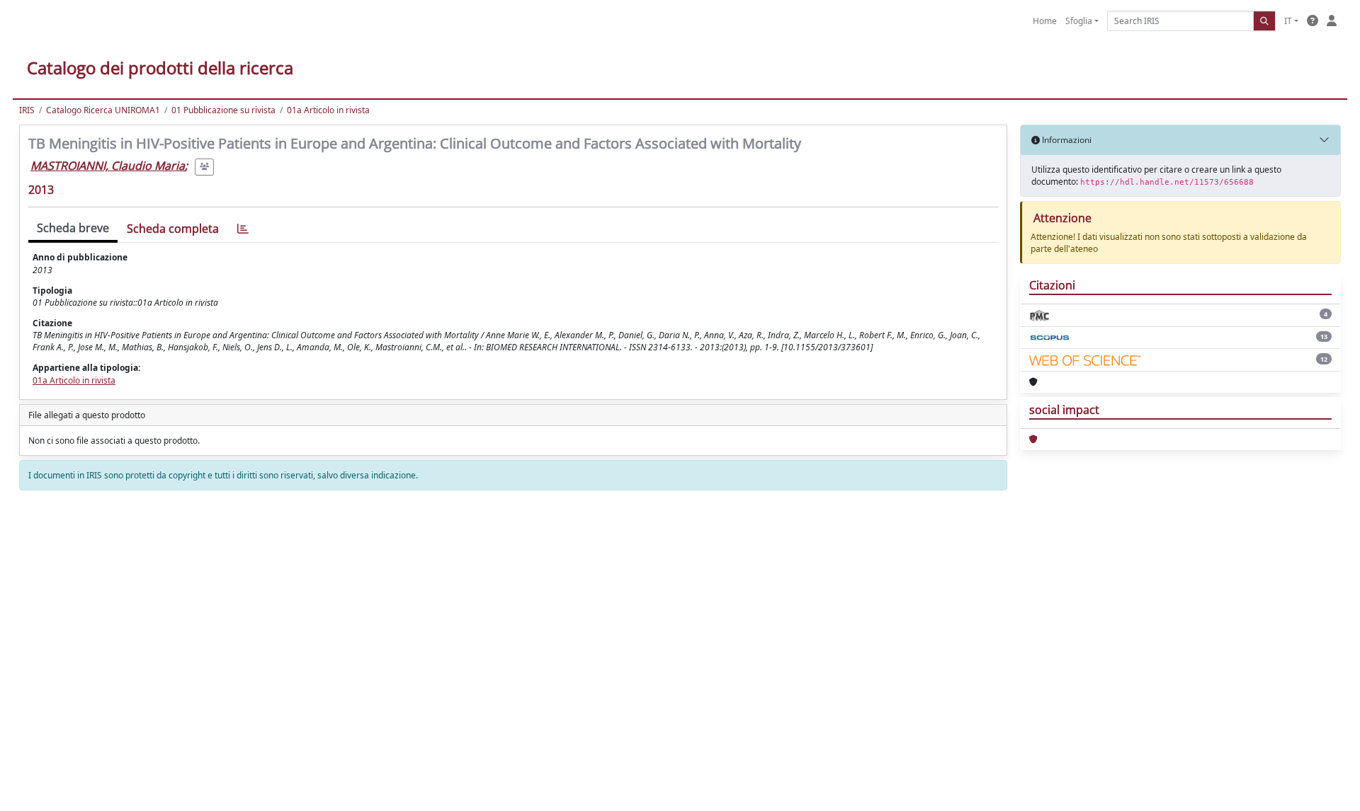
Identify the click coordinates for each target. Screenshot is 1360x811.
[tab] (243, 229)
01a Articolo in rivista (328, 110)
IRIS (27, 110)
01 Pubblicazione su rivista (223, 110)
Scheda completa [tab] (173, 228)
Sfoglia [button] (1078, 21)
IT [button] (1288, 21)
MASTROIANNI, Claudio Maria (107, 165)
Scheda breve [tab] (73, 228)
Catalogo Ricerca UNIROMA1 (103, 110)
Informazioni (1066, 140)
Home (1045, 21)
